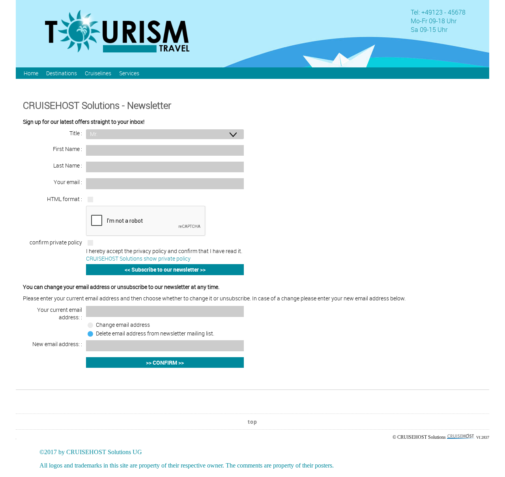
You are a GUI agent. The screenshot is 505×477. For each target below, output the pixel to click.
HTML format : (64, 199)
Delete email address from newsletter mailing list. (155, 333)
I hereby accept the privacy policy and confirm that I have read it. (164, 254)
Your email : (68, 182)
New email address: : (57, 344)
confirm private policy (56, 242)
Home (31, 73)
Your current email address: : (59, 313)
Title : (75, 133)
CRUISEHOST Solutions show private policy (138, 258)
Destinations (61, 73)
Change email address (123, 324)
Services (129, 73)
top (252, 421)
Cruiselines (98, 73)
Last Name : (67, 165)
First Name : (67, 149)
